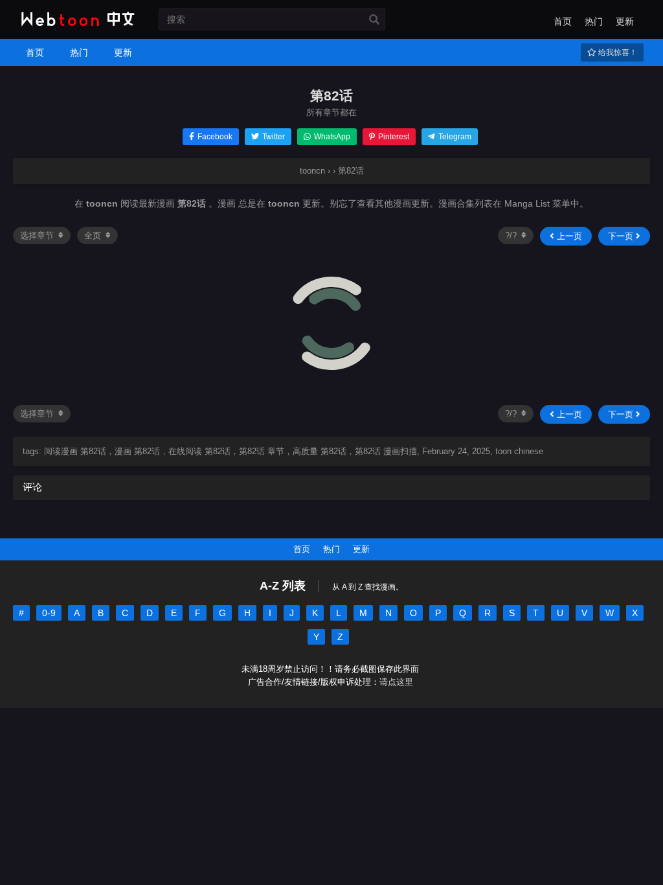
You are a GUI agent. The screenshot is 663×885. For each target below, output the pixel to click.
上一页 (568, 236)
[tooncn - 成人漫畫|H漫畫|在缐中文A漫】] (76, 27)
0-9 (49, 613)
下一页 (622, 236)
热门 (594, 21)
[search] (374, 20)
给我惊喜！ (616, 52)
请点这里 (396, 682)
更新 (625, 21)
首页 (563, 21)
